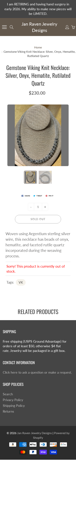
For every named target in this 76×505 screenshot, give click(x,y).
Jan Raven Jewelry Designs (39, 27)
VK (21, 282)
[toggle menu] (4, 27)
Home (38, 47)
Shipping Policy (14, 406)
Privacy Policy (13, 400)
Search (8, 394)
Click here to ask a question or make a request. (37, 372)
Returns (8, 411)
